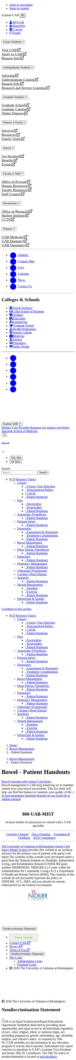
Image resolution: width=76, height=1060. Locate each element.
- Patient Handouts (36, 497)
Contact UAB (19, 943)
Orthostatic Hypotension (32, 570)
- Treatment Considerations (41, 535)
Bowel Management (29, 542)
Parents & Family (13, 122)
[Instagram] (13, 370)
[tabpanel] (38, 471)
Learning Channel (17, 834)
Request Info (11, 58)
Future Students (12, 41)
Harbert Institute (13, 216)
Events (7, 164)
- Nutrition (31, 588)
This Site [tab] (16, 457)
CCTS (7, 220)
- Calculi (30, 493)
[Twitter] (13, 364)
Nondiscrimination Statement (19, 928)
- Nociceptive (33, 504)
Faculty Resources (14, 190)
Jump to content (19, 8)
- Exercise (31, 591)
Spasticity (23, 577)
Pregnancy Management (32, 563)
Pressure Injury (26, 521)
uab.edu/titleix (48, 1056)
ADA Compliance (44, 837)
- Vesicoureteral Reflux (39, 490)
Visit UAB (9, 50)
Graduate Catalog (14, 109)
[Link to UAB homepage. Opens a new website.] (38, 924)
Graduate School (13, 105)
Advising (8, 76)
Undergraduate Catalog (18, 80)
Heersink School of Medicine (20, 431)
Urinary (22, 483)
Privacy (16, 946)
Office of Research (15, 211)
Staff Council (11, 194)
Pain (20, 500)
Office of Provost (14, 182)
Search (6, 468)
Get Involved (11, 156)
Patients (8, 228)
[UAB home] (38, 401)
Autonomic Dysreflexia (31, 514)
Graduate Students (14, 97)
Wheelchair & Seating (30, 598)
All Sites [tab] (15, 461)
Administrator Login (29, 961)
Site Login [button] (15, 957)
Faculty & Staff (12, 173)
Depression (24, 528)
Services (7, 131)
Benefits (7, 160)
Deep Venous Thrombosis (33, 549)
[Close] (22, 15)
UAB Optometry (13, 245)
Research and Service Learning (24, 88)
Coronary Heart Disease (32, 574)
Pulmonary (24, 556)
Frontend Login (26, 964)
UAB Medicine (12, 237)
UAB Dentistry (12, 241)
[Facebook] (13, 358)
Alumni (7, 148)
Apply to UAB (12, 54)
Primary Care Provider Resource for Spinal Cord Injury (36, 427)
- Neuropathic (33, 507)
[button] (38, 609)
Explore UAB (11, 423)
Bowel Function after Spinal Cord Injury (26, 781)
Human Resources (14, 186)
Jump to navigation (21, 4)
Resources (9, 135)
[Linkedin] (13, 389)
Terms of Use (19, 950)
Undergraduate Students (17, 67)
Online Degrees (13, 113)
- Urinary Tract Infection (40, 486)
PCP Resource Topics (22, 479)
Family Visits (11, 139)
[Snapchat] (13, 383)
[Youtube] (13, 376)
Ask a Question (40, 834)
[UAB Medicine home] (38, 420)
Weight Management (30, 584)
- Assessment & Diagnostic (41, 532)
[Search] (4, 435)
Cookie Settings (24, 937)
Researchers (10, 203)
